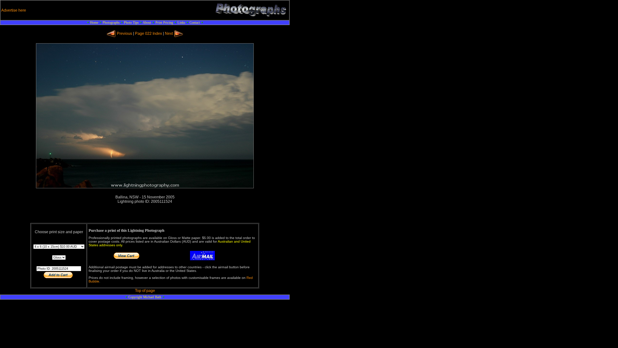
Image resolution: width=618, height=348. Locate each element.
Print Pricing (164, 22)
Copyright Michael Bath (144, 297)
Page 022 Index (148, 33)
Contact (195, 22)
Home (94, 22)
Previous (124, 33)
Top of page (145, 291)
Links (181, 22)
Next (169, 33)
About (147, 22)
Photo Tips (131, 22)
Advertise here (13, 10)
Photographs (111, 22)
